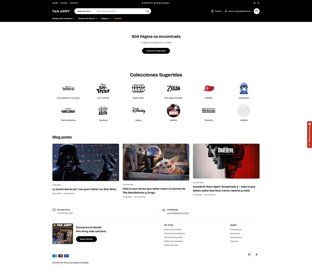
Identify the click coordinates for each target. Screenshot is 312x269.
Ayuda (55, 3)
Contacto (74, 3)
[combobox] (112, 11)
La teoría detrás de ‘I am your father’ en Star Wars (84, 189)
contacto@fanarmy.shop (178, 213)
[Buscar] (147, 11)
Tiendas (63, 3)
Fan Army (64, 263)
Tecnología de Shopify (78, 263)
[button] (309, 134)
